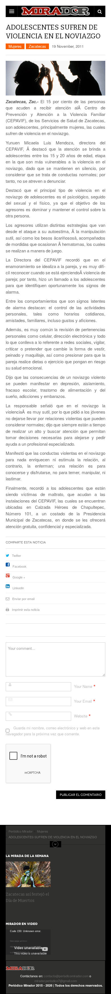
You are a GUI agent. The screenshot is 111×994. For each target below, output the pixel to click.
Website (80, 716)
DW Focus (55, 11)
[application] (28, 942)
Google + (19, 577)
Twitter (16, 555)
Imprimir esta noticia (26, 609)
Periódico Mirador (20, 970)
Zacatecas (37, 46)
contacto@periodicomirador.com (66, 976)
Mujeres (15, 46)
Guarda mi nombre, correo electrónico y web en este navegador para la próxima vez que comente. (53, 730)
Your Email (83, 701)
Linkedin (18, 588)
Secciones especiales (55, 844)
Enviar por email (23, 598)
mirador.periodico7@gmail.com (55, 980)
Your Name (83, 686)
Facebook (19, 566)
